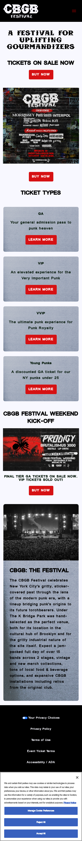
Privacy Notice (70, 802)
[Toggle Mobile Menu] (74, 11)
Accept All (40, 833)
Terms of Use (41, 740)
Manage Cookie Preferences (41, 810)
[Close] (77, 777)
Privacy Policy (41, 729)
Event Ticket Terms (41, 751)
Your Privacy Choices (44, 717)
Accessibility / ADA (41, 762)
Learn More (41, 240)
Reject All (41, 822)
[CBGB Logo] (21, 11)
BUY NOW (41, 74)
